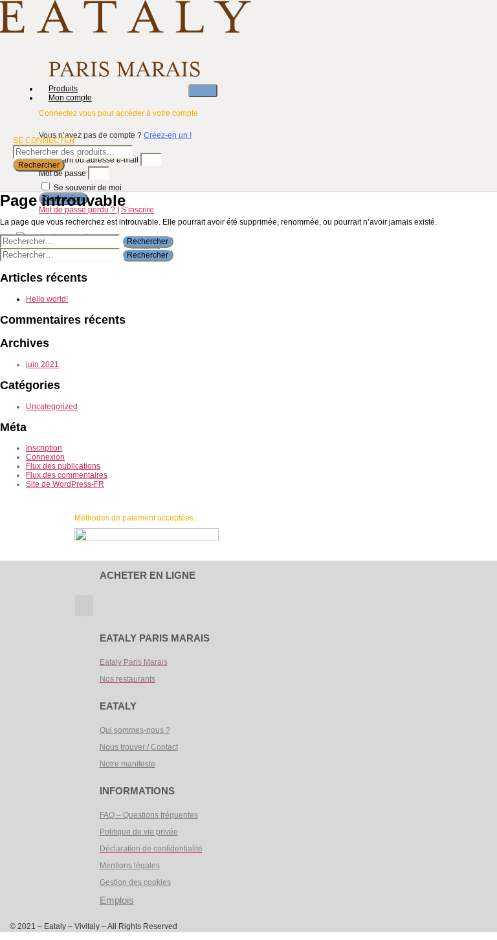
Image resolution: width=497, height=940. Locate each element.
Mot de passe (62, 173)
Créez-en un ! (168, 135)
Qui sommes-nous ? (135, 730)
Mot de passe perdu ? (78, 209)
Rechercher (39, 165)
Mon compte (70, 97)
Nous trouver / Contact (139, 747)
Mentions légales (130, 865)
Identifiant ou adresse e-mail (88, 159)
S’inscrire (137, 209)
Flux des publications (63, 466)
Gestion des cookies (135, 882)
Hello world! (47, 299)
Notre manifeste (127, 763)
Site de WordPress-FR (65, 484)
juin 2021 (42, 364)
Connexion (45, 457)
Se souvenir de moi (87, 187)
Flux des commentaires (66, 475)
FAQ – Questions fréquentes (149, 815)
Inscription (44, 448)
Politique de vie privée (139, 831)
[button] (84, 605)
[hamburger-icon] (202, 90)
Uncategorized (52, 406)
